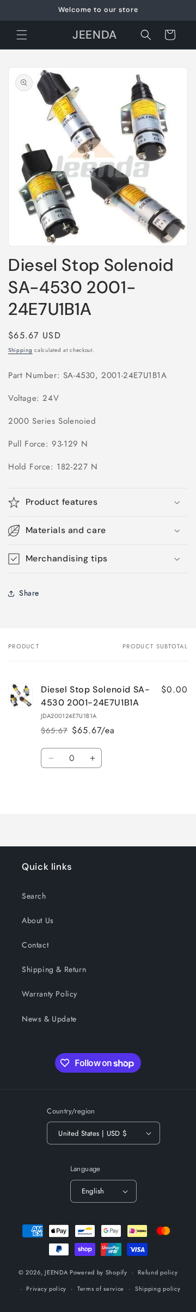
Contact (35, 944)
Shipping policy (158, 1288)
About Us (38, 920)
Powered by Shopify (98, 1272)
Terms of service (100, 1288)
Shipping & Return (54, 969)
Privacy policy (46, 1288)
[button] (22, 35)
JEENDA (56, 1272)
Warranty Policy (49, 993)
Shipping (20, 350)
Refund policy (157, 1272)
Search (34, 895)
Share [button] (29, 592)
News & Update (49, 1018)
